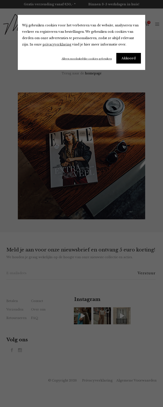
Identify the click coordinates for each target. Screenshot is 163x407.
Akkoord (129, 58)
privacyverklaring (56, 44)
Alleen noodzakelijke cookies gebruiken (87, 58)
